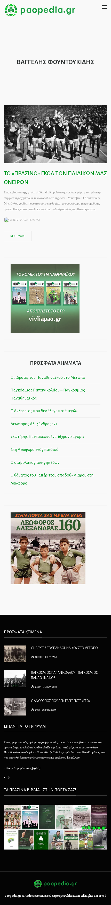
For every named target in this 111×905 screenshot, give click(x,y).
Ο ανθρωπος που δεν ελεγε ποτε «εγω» (61, 701)
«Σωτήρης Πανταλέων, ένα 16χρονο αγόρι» (47, 436)
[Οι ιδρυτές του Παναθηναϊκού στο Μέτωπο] (15, 653)
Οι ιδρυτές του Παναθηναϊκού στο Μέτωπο (48, 377)
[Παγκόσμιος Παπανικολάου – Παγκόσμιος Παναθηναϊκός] (15, 678)
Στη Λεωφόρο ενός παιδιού (34, 449)
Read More (17, 235)
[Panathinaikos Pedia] (40, 10)
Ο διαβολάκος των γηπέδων (35, 462)
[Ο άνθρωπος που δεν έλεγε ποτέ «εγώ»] (15, 706)
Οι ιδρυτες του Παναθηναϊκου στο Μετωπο (64, 648)
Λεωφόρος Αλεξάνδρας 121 (34, 424)
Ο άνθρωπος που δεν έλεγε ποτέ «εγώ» (44, 411)
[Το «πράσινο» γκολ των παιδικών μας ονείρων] (55, 134)
